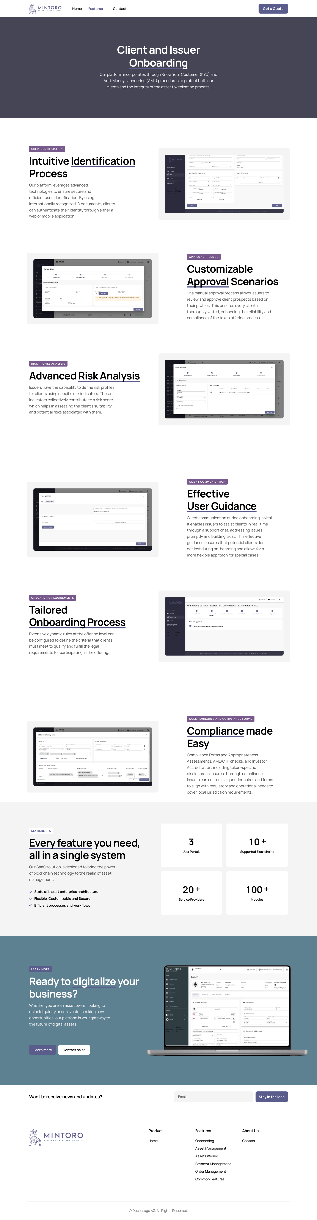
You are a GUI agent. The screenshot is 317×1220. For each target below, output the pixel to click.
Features (95, 8)
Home (77, 8)
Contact (120, 8)
